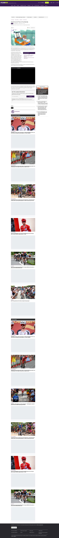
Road (12, 107)
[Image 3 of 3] (33, 37)
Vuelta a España (29, 17)
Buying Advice (37, 5)
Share (13, 27)
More (46, 5)
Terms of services (21, 98)
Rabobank (21, 19)
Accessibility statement (14, 532)
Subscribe (47, 2)
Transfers (35, 17)
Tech (32, 5)
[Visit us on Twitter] (39, 2)
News (14, 5)
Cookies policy (40, 530)
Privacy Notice (13, 99)
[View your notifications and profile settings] (54, 2)
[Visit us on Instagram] (41, 2)
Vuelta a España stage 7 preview (20, 17)
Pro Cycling (12, 19)
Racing (18, 5)
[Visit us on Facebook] (38, 2)
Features (42, 5)
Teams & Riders (17, 19)
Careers (21, 532)
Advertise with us (32, 532)
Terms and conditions (14, 530)
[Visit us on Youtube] (42, 2)
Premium (28, 5)
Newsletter (33, 27)
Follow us (29, 27)
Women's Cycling (23, 5)
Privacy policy (31, 530)
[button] (56, 2)
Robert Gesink (25, 19)
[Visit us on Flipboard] (43, 2)
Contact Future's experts (23, 530)
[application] (23, 75)
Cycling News (16, 23)
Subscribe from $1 (41, 17)
